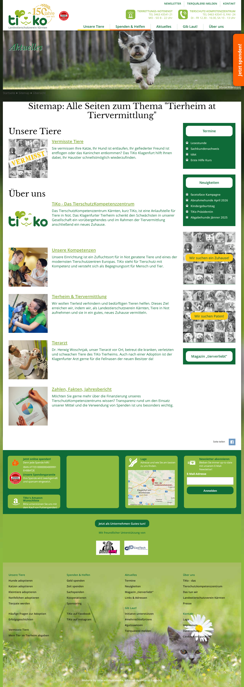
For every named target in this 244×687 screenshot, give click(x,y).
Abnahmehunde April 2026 (209, 200)
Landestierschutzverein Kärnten (204, 597)
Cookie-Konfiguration (197, 636)
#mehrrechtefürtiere (138, 619)
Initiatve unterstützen (139, 613)
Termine (209, 131)
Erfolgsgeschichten (21, 619)
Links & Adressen (136, 597)
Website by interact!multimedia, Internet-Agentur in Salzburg (122, 680)
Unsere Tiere (93, 26)
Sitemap (24, 93)
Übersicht (39, 93)
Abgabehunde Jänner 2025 (209, 217)
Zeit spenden (75, 586)
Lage (186, 619)
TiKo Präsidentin (202, 212)
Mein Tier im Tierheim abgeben (29, 635)
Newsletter (172, 3)
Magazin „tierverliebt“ (139, 592)
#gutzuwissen (134, 625)
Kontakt (229, 3)
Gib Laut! (190, 26)
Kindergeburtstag (203, 206)
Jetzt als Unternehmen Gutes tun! (122, 523)
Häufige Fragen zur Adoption (27, 613)
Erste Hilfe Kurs (201, 160)
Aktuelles (163, 26)
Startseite (9, 93)
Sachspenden (75, 592)
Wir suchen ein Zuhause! (209, 258)
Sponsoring (74, 603)
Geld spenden (76, 580)
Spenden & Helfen (130, 26)
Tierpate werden (19, 603)
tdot (193, 154)
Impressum (190, 625)
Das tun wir (190, 592)
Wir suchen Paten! (209, 316)
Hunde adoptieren (21, 580)
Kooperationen (76, 597)
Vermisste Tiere (19, 629)
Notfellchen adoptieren (24, 597)
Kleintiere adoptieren (22, 592)
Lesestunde (199, 143)
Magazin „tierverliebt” (209, 356)
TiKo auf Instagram (79, 619)
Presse (187, 603)
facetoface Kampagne (206, 194)
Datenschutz (191, 631)
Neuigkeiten (209, 182)
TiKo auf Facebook (79, 613)
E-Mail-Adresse (196, 474)
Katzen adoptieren (21, 586)
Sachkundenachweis (205, 149)
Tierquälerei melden (202, 3)
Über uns (216, 26)
